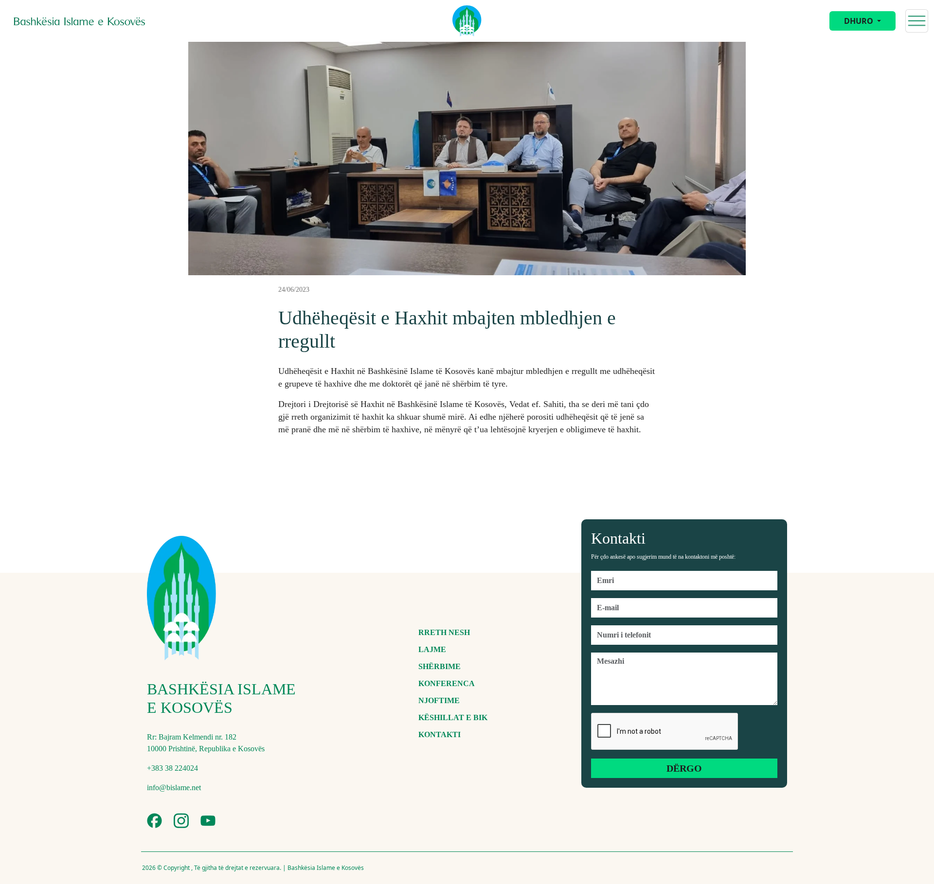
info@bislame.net (174, 787)
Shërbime (439, 666)
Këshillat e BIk (452, 717)
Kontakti (439, 734)
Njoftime (439, 700)
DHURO (859, 21)
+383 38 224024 (172, 768)
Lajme (432, 649)
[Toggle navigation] (916, 21)
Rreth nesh (444, 632)
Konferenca (446, 683)
